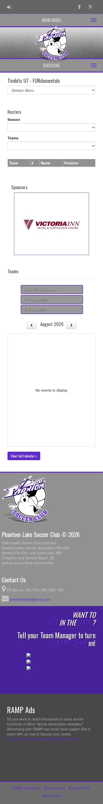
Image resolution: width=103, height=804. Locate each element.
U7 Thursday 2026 (35, 299)
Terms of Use (54, 787)
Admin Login (52, 795)
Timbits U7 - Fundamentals (40, 289)
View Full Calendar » (24, 455)
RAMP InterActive (27, 787)
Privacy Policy (79, 787)
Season (14, 119)
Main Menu (51, 20)
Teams (13, 137)
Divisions (51, 65)
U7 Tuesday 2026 (35, 309)
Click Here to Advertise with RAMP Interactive (43, 738)
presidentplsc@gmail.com (30, 599)
